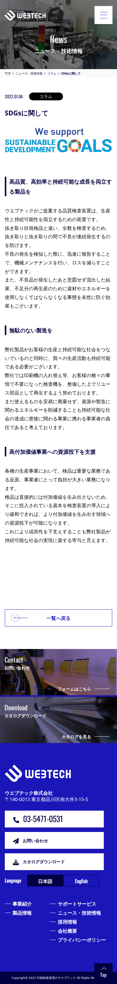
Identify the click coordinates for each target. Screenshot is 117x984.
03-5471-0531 (43, 818)
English (81, 881)
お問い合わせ (35, 840)
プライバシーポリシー (82, 939)
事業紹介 (22, 903)
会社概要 (67, 930)
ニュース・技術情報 (79, 912)
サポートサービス (77, 903)
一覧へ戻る (58, 618)
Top (103, 974)
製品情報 (22, 912)
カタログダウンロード (44, 861)
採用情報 (67, 921)
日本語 (45, 881)
